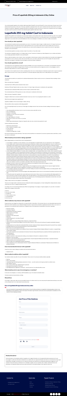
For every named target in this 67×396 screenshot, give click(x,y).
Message (20, 328)
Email (20, 307)
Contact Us (38, 5)
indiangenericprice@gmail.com (27, 1)
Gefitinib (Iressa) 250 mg (50, 385)
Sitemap (31, 387)
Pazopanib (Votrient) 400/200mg (51, 387)
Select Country (22, 322)
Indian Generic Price (17, 394)
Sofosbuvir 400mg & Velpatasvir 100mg (52, 382)
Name (20, 301)
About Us (32, 5)
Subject (20, 317)
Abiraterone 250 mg (49, 383)
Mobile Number (22, 312)
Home (27, 5)
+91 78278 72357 (12, 1)
